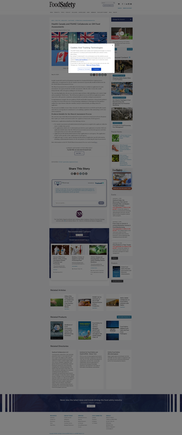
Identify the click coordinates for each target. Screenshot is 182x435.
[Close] (112, 45)
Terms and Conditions (81, 60)
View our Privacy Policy (93, 65)
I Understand (96, 69)
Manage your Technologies (84, 69)
